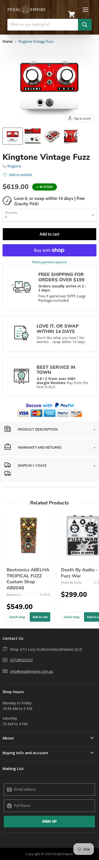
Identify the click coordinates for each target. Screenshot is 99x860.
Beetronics (14, 594)
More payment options (49, 262)
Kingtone (14, 166)
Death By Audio (71, 582)
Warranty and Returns (39, 447)
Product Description (38, 429)
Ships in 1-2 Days (32, 465)
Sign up (49, 821)
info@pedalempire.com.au (31, 671)
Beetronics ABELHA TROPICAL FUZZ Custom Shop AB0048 (28, 579)
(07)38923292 (21, 660)
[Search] (85, 25)
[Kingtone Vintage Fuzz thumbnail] (13, 136)
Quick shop (17, 617)
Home (8, 41)
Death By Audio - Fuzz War (79, 573)
